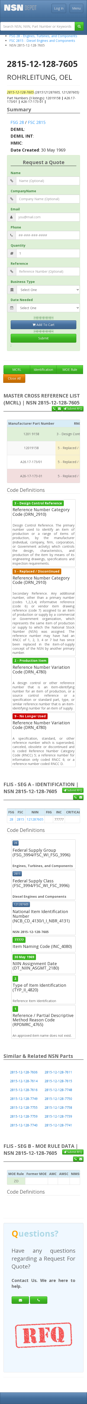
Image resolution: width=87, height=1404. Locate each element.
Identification (43, 369)
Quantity (18, 245)
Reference (19, 263)
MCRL (16, 369)
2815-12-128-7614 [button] (24, 1081)
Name (16, 173)
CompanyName (23, 191)
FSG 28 (17, 122)
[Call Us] (54, 408)
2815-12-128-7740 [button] (24, 1125)
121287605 (35, 819)
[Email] (20, 1292)
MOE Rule (69, 369)
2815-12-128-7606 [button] (24, 1072)
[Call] (38, 1292)
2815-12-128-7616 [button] (24, 1090)
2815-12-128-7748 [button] (58, 1090)
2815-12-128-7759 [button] (24, 1116)
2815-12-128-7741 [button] (58, 1125)
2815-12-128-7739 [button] (58, 1116)
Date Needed (22, 300)
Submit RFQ (74, 409)
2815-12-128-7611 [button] (58, 1072)
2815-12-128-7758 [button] (58, 1107)
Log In (59, 8)
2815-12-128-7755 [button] (24, 1107)
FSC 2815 (36, 122)
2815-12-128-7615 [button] (58, 1081)
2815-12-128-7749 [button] (24, 1098)
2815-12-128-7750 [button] (58, 1098)
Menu (76, 8)
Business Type (23, 281)
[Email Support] (59, 408)
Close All (14, 378)
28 (11, 819)
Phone (16, 227)
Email (15, 209)
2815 (20, 819)
